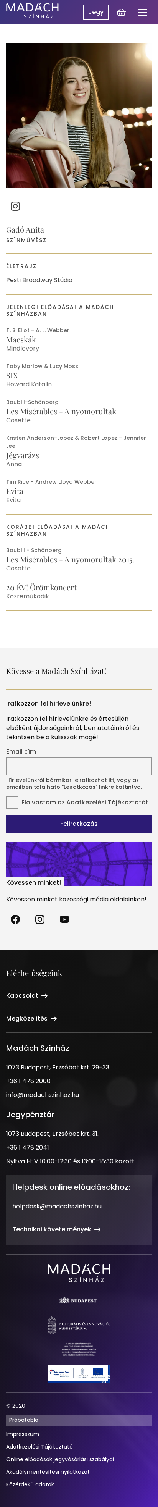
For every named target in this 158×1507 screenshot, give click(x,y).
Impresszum (22, 1434)
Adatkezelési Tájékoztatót (107, 802)
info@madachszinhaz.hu (42, 1094)
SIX (12, 375)
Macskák (21, 339)
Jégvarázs (22, 455)
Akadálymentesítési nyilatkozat (48, 1472)
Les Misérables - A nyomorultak (61, 411)
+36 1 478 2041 (27, 1147)
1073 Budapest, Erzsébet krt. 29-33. (58, 1067)
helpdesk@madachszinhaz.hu (57, 1206)
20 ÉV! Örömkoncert (41, 587)
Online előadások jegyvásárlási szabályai (60, 1459)
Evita (14, 491)
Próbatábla (23, 1420)
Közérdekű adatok (30, 1484)
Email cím (21, 752)
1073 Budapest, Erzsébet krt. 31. (52, 1133)
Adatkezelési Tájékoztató (39, 1446)
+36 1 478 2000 (28, 1081)
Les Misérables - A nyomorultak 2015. (70, 559)
